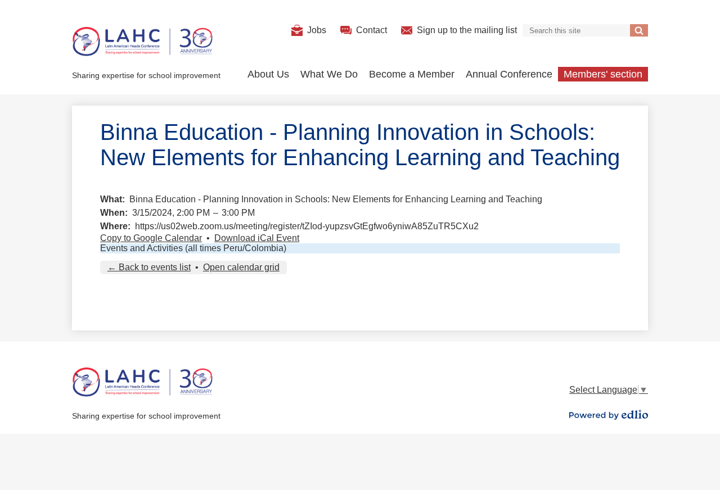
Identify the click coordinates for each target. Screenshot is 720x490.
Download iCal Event (256, 238)
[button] (268, 74)
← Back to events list (149, 267)
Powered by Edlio (608, 414)
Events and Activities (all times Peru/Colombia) (193, 248)
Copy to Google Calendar (151, 238)
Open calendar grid (241, 267)
